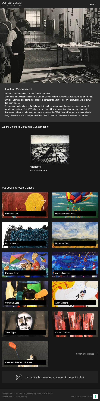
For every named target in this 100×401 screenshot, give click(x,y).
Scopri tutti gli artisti (85, 353)
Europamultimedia (90, 396)
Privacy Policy (21, 396)
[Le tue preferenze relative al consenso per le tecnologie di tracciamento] (95, 396)
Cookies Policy (8, 396)
